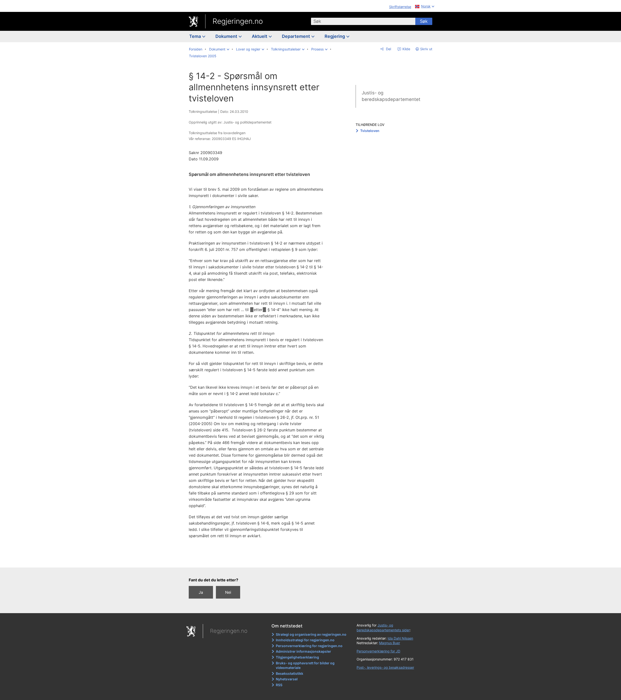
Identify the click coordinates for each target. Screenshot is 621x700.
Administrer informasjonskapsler (303, 651)
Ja (201, 592)
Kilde (405, 49)
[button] (219, 49)
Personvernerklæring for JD (378, 651)
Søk (424, 21)
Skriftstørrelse (400, 7)
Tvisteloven (369, 131)
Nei (228, 592)
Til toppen (259, 560)
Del (388, 49)
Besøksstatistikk (289, 673)
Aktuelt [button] (260, 36)
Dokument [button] (226, 36)
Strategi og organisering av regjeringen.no (311, 634)
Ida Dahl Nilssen (400, 638)
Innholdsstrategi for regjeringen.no (305, 640)
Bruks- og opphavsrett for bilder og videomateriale (305, 665)
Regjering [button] (335, 36)
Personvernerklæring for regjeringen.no (309, 646)
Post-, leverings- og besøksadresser (385, 667)
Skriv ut (426, 49)
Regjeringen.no (237, 21)
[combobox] (363, 21)
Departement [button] (296, 36)
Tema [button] (195, 36)
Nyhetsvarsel (287, 679)
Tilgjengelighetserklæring (297, 657)
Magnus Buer (389, 643)
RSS (279, 685)
